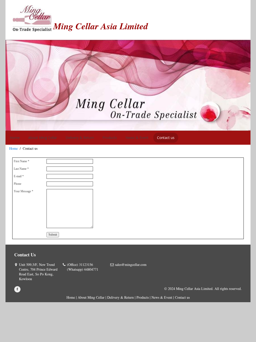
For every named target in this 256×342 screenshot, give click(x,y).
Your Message (23, 191)
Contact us (182, 297)
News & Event (162, 297)
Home (13, 148)
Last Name (21, 168)
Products (142, 297)
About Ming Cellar (91, 297)
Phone (17, 184)
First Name (21, 161)
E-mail (19, 176)
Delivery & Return (120, 297)
